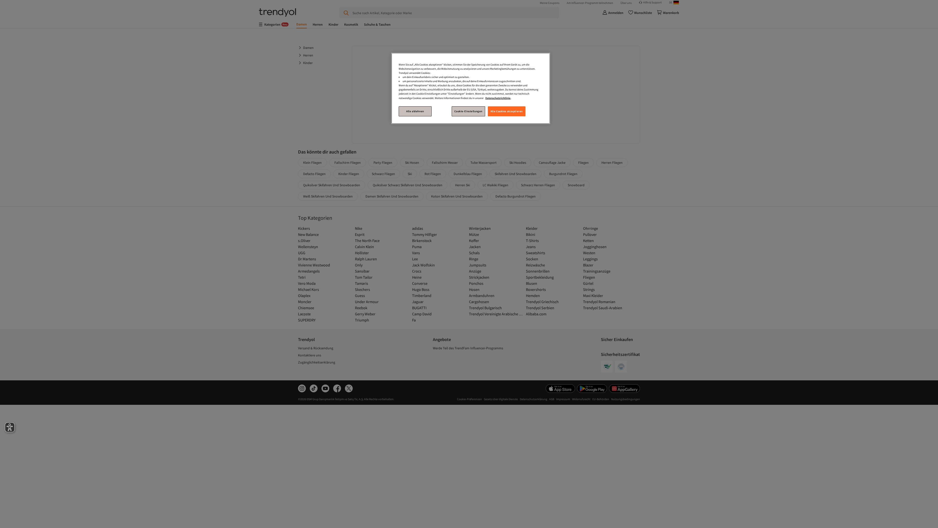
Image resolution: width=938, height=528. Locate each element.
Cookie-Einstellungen (468, 111)
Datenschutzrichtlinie (498, 98)
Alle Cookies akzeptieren (506, 111)
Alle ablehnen (415, 111)
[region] (470, 88)
